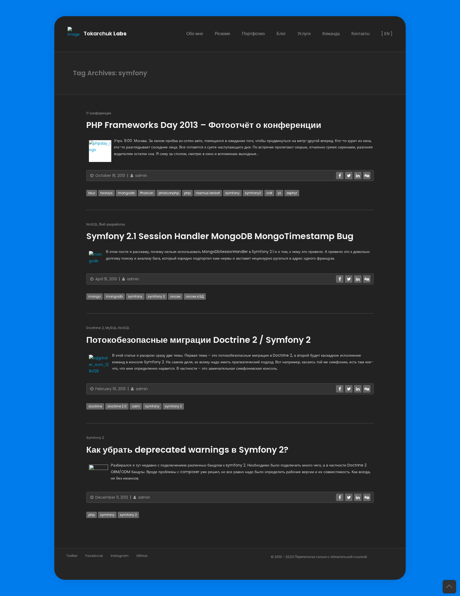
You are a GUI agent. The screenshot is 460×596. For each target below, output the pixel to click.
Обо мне (194, 34)
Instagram (120, 555)
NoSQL (91, 224)
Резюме (222, 34)
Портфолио (253, 34)
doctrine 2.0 (116, 406)
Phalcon (146, 192)
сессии (175, 296)
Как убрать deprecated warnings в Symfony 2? (187, 450)
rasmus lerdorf (208, 192)
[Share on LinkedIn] (358, 175)
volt (269, 192)
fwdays (106, 192)
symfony (232, 192)
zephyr (291, 192)
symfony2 (253, 192)
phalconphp (169, 192)
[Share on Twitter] (348, 175)
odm (136, 406)
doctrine (95, 406)
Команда (331, 34)
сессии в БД (195, 296)
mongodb (126, 192)
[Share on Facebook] (339, 175)
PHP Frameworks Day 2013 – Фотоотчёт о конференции (203, 125)
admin (140, 175)
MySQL (111, 327)
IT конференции (98, 112)
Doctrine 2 (95, 327)
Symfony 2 (95, 437)
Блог (281, 34)
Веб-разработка (112, 224)
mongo (94, 296)
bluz (91, 192)
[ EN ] (386, 34)
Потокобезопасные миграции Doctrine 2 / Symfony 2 (198, 340)
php (187, 192)
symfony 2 (156, 296)
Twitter (72, 555)
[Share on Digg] (367, 175)
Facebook (94, 555)
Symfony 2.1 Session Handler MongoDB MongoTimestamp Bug (220, 236)
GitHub (142, 555)
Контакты (360, 34)
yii (279, 192)
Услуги (304, 34)
